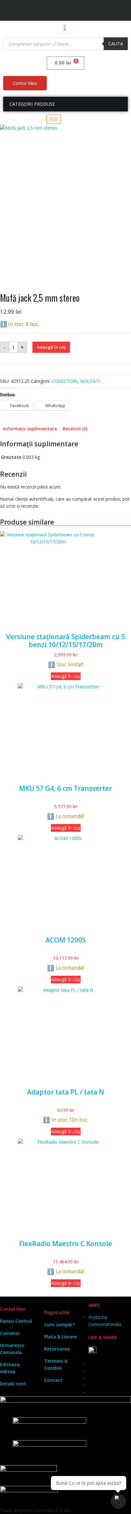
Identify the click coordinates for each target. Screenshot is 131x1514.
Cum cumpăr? (59, 1324)
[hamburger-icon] (53, 119)
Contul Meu (25, 83)
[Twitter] (92, 12)
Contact (53, 1380)
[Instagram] (123, 12)
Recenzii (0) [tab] (75, 429)
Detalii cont (13, 1384)
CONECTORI (64, 381)
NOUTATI (90, 381)
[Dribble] (112, 12)
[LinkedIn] (102, 12)
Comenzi (9, 1333)
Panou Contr (14, 1321)
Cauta (115, 44)
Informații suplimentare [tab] (30, 429)
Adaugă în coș (51, 347)
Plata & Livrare (60, 1337)
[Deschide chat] (118, 1501)
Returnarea (57, 1349)
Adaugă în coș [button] (65, 676)
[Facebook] (82, 12)
